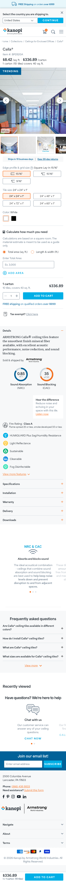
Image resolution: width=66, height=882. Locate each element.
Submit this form (34, 790)
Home (5, 41)
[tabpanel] (33, 564)
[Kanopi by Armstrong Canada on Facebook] (4, 796)
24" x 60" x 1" (47, 203)
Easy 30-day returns (48, 159)
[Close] (62, 13)
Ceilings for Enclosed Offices (39, 41)
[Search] (53, 32)
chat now (33, 738)
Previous (6, 100)
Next (59, 100)
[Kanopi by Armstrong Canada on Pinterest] (8, 796)
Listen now (42, 414)
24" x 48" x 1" (47, 196)
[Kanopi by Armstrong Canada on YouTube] (19, 796)
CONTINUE (51, 20)
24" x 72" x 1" (16, 203)
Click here (32, 314)
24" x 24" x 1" (16, 196)
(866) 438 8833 (21, 786)
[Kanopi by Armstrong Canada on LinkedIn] (24, 796)
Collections (16, 41)
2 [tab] (33, 592)
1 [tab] (30, 592)
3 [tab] (35, 592)
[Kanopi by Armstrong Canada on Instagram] (13, 796)
